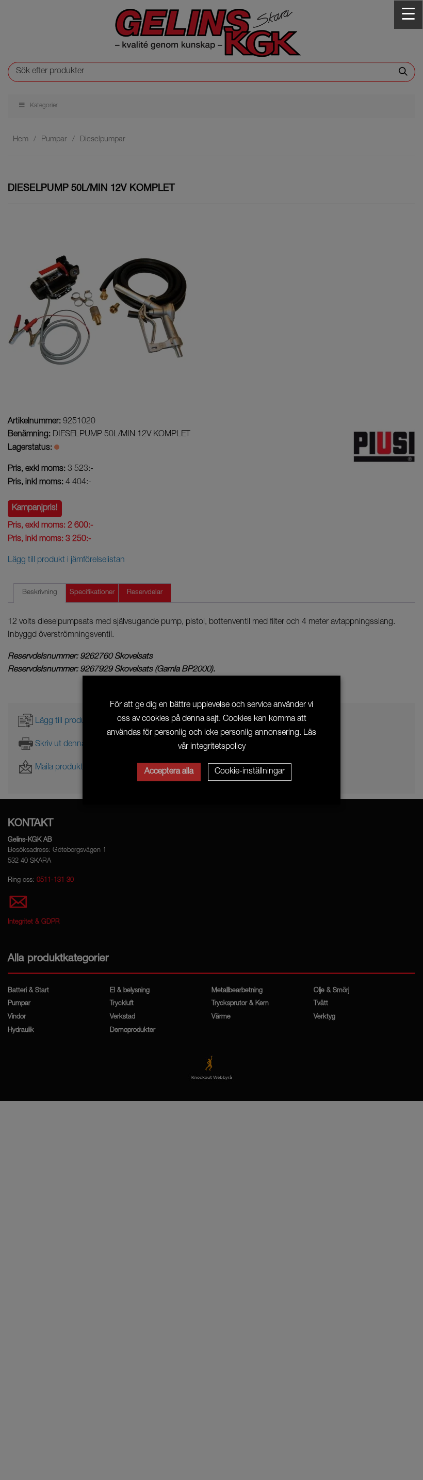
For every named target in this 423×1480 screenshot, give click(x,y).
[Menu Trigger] (408, 15)
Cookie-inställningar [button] (250, 772)
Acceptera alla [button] (168, 772)
